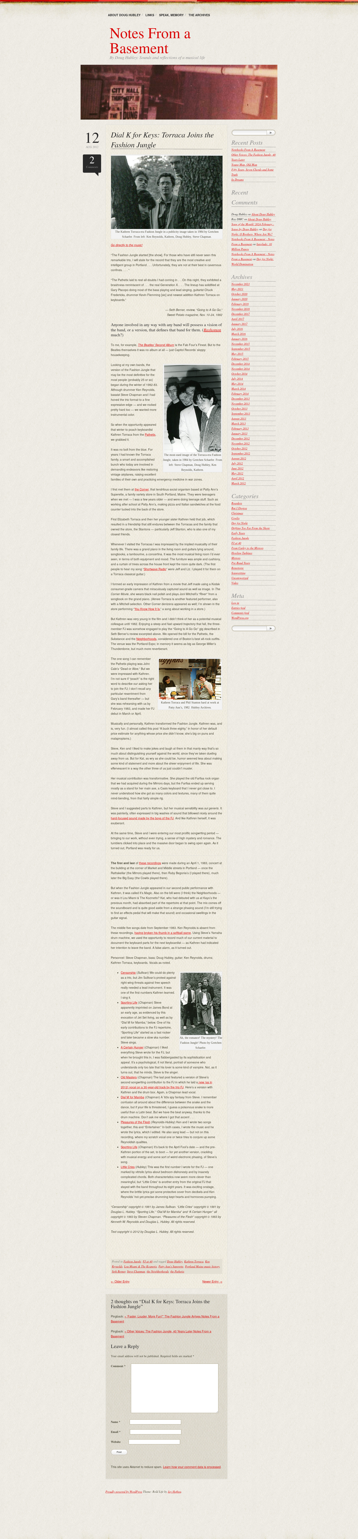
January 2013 (239, 433)
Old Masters (129, 1077)
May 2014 (237, 383)
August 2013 (238, 418)
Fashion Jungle (132, 1261)
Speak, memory (171, 15)
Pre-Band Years (240, 563)
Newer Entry (212, 1281)
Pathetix (150, 434)
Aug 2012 (92, 139)
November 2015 (240, 344)
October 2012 (239, 448)
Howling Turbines (241, 553)
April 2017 (237, 319)
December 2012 (240, 438)
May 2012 (237, 473)
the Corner (142, 489)
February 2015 (240, 359)
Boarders (236, 503)
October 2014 (239, 374)
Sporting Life (129, 1002)
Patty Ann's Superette (170, 1266)
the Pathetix (177, 1271)
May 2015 (237, 354)
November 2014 (240, 369)
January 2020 (239, 299)
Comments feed (240, 613)
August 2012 (238, 458)
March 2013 (238, 423)
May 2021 (237, 289)
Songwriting (238, 573)
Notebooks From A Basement (248, 150)
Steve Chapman (136, 1271)
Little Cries (128, 1167)
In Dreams (237, 179)
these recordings (150, 863)
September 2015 (240, 349)
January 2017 (239, 324)
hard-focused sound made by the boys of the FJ (142, 818)
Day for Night (239, 523)
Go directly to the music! (127, 245)
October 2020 (239, 294)
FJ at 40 (147, 1261)
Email (116, 1432)
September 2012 (240, 453)
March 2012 (238, 483)
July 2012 (237, 463)
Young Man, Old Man (244, 164)
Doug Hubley (175, 1261)
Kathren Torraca (193, 1261)
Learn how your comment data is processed (192, 1467)
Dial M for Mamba (132, 1097)
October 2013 (239, 408)
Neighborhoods (146, 639)
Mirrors (235, 558)
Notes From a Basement (150, 39)
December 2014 (240, 364)
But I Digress (239, 508)
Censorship (128, 972)
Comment (118, 1366)
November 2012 (240, 443)
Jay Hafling (174, 1492)
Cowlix (235, 518)
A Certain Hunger (132, 1047)
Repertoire (237, 568)
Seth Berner (118, 1271)
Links (149, 15)
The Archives (199, 15)
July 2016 (237, 329)
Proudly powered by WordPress (123, 1492)
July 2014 (237, 378)
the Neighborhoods (158, 1271)
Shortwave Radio (155, 569)
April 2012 (237, 478)
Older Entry (120, 1281)
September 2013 (240, 413)
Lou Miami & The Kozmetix (140, 1266)
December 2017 (240, 314)
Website (116, 1442)
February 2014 (240, 393)
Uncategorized (239, 578)
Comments (92, 161)
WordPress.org (240, 618)
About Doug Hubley (124, 15)
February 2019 (240, 304)
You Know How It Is (147, 609)
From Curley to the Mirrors (247, 548)
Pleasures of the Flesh (135, 1122)
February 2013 (240, 428)
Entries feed (238, 608)
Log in (235, 603)
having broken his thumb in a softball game (162, 933)
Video (234, 583)
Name (115, 1422)
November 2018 (240, 309)
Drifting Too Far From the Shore (250, 528)
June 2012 (237, 468)
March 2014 (238, 388)
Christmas (237, 513)
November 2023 (240, 284)
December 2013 (240, 398)
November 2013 (240, 403)
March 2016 (238, 334)
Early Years (238, 533)
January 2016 (239, 339)
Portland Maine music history (202, 1266)
